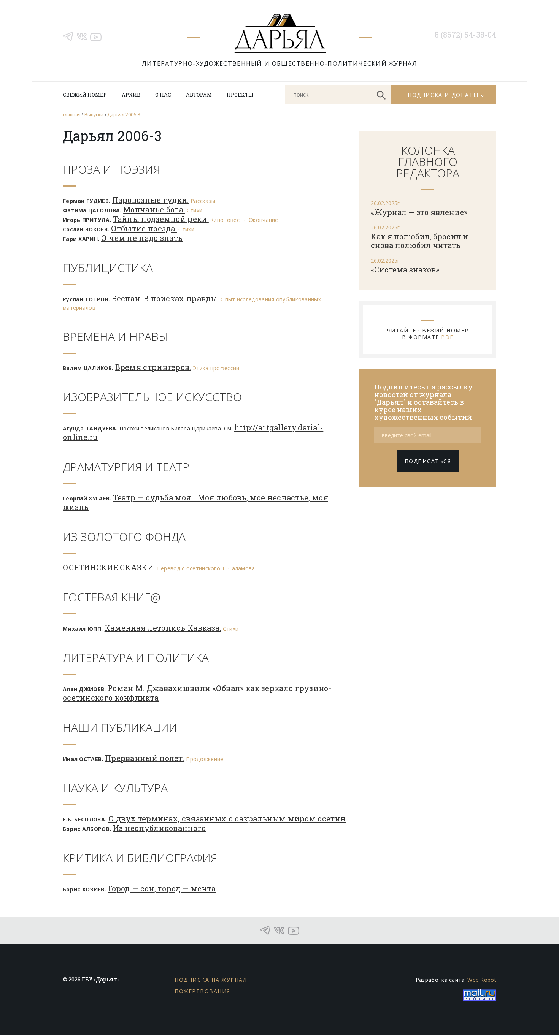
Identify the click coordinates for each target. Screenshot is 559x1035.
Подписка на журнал (211, 979)
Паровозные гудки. (150, 200)
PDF (447, 336)
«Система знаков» (405, 269)
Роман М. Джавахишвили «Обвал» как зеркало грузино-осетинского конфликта (197, 693)
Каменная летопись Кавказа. (163, 628)
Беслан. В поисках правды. (165, 298)
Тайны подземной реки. (161, 219)
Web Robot (481, 979)
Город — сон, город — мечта (162, 888)
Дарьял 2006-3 (123, 114)
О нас (163, 94)
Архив (131, 94)
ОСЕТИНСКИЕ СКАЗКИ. (109, 567)
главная (72, 114)
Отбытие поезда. (144, 228)
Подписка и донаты (443, 94)
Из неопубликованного (159, 828)
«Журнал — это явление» (419, 212)
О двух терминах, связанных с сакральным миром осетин (227, 818)
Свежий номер (85, 94)
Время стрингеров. (153, 367)
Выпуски (93, 114)
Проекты (240, 94)
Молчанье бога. (154, 209)
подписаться (428, 461)
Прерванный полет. (144, 758)
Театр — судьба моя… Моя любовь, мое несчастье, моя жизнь (195, 502)
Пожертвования (202, 991)
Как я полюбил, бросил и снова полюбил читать (419, 240)
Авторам (199, 94)
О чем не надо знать (142, 238)
